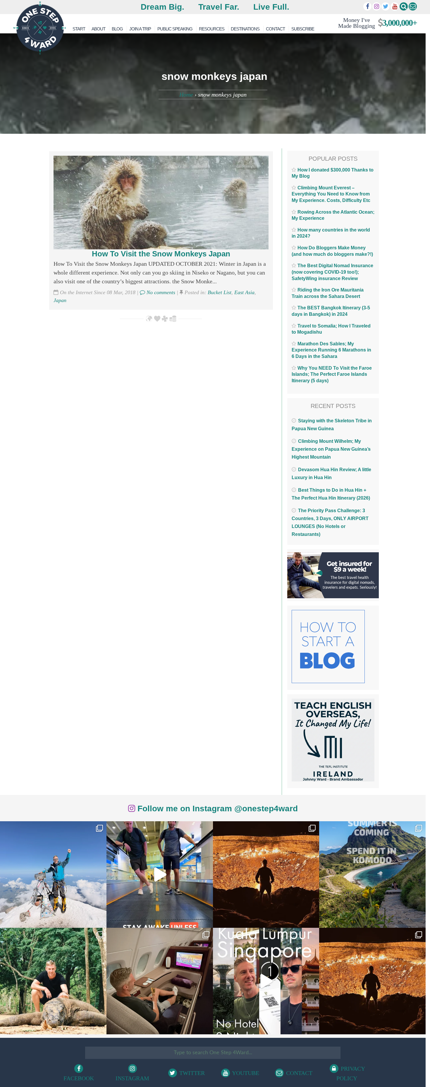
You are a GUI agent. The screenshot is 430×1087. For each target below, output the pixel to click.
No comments (160, 292)
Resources (211, 28)
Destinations (245, 28)
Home (186, 94)
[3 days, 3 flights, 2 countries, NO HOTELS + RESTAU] (159, 981)
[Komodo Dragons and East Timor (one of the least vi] (53, 981)
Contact (275, 28)
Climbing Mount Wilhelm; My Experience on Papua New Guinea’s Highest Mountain (331, 449)
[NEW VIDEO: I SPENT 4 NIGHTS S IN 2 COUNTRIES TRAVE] (159, 874)
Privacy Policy (350, 1073)
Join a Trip (140, 28)
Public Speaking (174, 28)
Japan (60, 300)
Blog (117, 28)
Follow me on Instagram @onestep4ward (216, 808)
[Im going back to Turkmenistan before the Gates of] (266, 874)
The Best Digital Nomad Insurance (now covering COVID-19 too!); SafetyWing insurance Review (332, 272)
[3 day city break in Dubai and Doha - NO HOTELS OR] (266, 981)
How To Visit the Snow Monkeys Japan (161, 253)
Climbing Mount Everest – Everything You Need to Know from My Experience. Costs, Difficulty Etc (331, 194)
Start (79, 28)
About (98, 28)
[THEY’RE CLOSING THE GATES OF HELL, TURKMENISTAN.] (372, 981)
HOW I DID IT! (375, 23)
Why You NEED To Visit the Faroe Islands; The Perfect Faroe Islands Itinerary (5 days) (332, 374)
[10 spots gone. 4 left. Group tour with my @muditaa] (372, 874)
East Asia (244, 292)
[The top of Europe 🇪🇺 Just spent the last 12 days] (53, 874)
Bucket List (219, 292)
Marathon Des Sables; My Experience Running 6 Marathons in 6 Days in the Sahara (331, 350)
